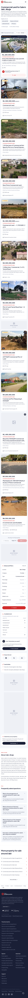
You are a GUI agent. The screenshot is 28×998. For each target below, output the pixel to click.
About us (4, 976)
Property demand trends (7, 960)
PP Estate (14, 23)
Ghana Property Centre (17, 916)
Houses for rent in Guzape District (9, 924)
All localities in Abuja (14, 26)
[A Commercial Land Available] (14, 515)
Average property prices (7, 963)
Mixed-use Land (6, 627)
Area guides (4, 969)
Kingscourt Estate (14, 21)
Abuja (25, 885)
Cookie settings (18, 991)
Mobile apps (4, 983)
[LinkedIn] (9, 994)
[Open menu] (25, 2)
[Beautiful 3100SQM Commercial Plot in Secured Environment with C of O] (14, 433)
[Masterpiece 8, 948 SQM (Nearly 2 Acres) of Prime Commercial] (14, 475)
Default (21, 32)
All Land (4, 634)
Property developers (6, 958)
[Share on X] (14, 658)
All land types (5, 26)
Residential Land (6, 620)
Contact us (4, 980)
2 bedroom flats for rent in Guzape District (11, 931)
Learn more (5, 906)
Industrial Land (5, 625)
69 (24, 634)
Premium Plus (19, 960)
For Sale (7, 885)
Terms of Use (11, 991)
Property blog (5, 967)
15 (24, 627)
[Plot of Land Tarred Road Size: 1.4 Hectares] (14, 300)
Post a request (14, 648)
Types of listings (19, 958)
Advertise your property (21, 956)
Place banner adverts (20, 967)
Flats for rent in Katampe (7, 935)
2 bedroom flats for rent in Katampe (10, 940)
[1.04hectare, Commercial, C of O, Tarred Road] (14, 260)
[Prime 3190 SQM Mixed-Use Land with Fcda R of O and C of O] (14, 56)
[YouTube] (12, 994)
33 (24, 620)
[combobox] (17, 569)
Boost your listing (20, 963)
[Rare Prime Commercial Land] (14, 178)
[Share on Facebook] (6, 658)
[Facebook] (3, 994)
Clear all (24, 565)
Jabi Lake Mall (5, 21)
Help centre (4, 978)
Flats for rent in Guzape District (8, 926)
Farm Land (5, 629)
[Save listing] (25, 40)
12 (24, 622)
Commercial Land (6, 622)
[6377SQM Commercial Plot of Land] (14, 351)
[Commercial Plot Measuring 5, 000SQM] (14, 392)
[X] (6, 994)
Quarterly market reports (7, 965)
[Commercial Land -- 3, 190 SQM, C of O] (14, 219)
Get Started (13, 743)
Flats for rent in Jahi (6, 945)
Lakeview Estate (5, 23)
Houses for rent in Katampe (8, 933)
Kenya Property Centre (6, 916)
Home (2, 885)
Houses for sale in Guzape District (9, 928)
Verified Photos (19, 965)
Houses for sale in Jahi (6, 947)
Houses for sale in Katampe (8, 938)
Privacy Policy (4, 991)
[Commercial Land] (14, 98)
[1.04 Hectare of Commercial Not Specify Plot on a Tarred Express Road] (14, 138)
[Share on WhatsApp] (22, 658)
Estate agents (5, 956)
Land (11, 885)
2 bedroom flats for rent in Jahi (8, 949)
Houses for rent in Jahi (6, 942)
